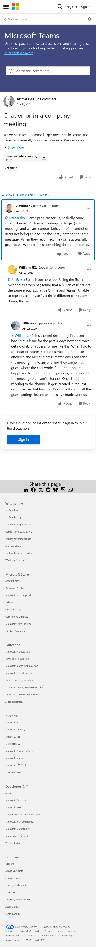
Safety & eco (49, 935)
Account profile (13, 580)
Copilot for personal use (18, 538)
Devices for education (17, 658)
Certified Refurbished (16, 616)
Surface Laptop (13, 517)
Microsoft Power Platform (19, 751)
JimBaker (23, 205)
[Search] (60, 6)
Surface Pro (11, 510)
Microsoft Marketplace (17, 828)
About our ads (13, 940)
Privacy (48, 931)
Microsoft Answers (18, 52)
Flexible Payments (15, 631)
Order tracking (13, 609)
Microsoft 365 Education (18, 673)
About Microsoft (14, 870)
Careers (9, 863)
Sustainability (12, 913)
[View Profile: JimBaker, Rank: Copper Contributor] (9, 208)
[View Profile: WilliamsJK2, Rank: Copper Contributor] (12, 269)
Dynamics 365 (13, 736)
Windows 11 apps (14, 560)
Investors (10, 892)
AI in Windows (13, 546)
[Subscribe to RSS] (63, 489)
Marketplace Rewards (17, 836)
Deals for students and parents (22, 694)
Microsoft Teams (17, 19)
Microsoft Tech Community (19, 821)
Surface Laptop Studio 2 (18, 524)
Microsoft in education (17, 651)
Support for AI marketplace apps (22, 814)
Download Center (14, 588)
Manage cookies (66, 931)
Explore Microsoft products (19, 553)
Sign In (85, 6)
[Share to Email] (70, 489)
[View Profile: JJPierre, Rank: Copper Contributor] (15, 325)
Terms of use (12, 935)
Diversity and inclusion (17, 899)
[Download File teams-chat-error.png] (44, 157)
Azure (8, 793)
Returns (9, 602)
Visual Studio (12, 843)
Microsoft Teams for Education (21, 666)
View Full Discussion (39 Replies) (28, 195)
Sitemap (9, 931)
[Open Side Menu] (6, 6)
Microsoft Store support (18, 595)
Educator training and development (24, 687)
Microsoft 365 (12, 743)
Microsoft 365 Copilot (17, 765)
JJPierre (28, 323)
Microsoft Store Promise (18, 623)
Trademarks (30, 935)
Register (71, 6)
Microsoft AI (12, 722)
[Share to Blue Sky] (55, 489)
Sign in (23, 439)
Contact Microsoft (29, 931)
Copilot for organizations (18, 531)
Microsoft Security (15, 729)
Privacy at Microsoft (16, 885)
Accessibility (12, 906)
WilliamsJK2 (28, 267)
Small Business (13, 772)
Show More (16, 147)
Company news (13, 878)
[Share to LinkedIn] (26, 489)
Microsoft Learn (13, 807)
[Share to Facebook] (33, 489)
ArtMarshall (25, 99)
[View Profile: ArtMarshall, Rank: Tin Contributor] (9, 101)
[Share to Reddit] (48, 489)
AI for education (14, 701)
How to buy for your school (19, 680)
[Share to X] (40, 489)
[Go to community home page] (15, 6)
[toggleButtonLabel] (89, 19)
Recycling (66, 935)
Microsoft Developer (16, 800)
